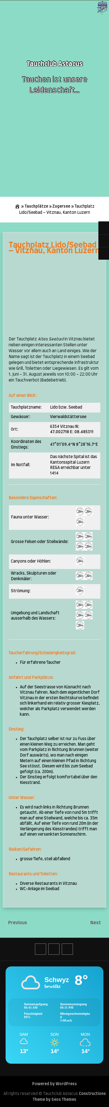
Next (96, 923)
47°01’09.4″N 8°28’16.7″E (74, 445)
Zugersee (61, 206)
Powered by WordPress (54, 1084)
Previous (17, 923)
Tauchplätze (36, 206)
